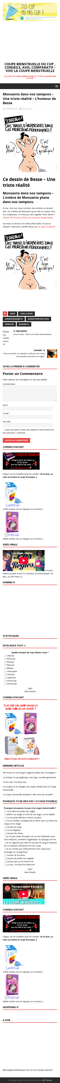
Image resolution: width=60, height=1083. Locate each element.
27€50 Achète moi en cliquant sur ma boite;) (23, 509)
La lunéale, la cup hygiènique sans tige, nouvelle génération (29, 777)
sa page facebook (46, 226)
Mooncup (11, 658)
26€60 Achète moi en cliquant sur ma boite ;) (23, 538)
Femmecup (12, 683)
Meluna (10, 668)
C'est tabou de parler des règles (21, 811)
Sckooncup (11, 680)
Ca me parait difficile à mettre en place (24, 817)
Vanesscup (26, 108)
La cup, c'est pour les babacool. (21, 864)
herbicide (9, 324)
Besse (12, 313)
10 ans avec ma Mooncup (14, 782)
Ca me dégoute (14, 830)
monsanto (24, 324)
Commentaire (9, 384)
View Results (30, 691)
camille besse (26, 313)
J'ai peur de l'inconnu (16, 855)
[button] (56, 86)
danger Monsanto (14, 319)
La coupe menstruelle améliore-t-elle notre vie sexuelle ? (28, 794)
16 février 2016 (11, 108)
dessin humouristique (38, 319)
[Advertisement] (30, 41)
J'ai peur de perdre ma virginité (20, 858)
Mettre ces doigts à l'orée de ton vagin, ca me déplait (31, 814)
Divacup (10, 662)
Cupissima (11, 677)
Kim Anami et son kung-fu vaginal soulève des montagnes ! (29, 772)
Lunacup (10, 674)
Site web (6, 421)
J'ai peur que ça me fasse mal (20, 861)
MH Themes (47, 1080)
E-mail (6, 413)
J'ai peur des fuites (15, 833)
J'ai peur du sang (14, 827)
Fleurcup (10, 665)
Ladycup (10, 655)
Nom (5, 405)
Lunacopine (12, 671)
